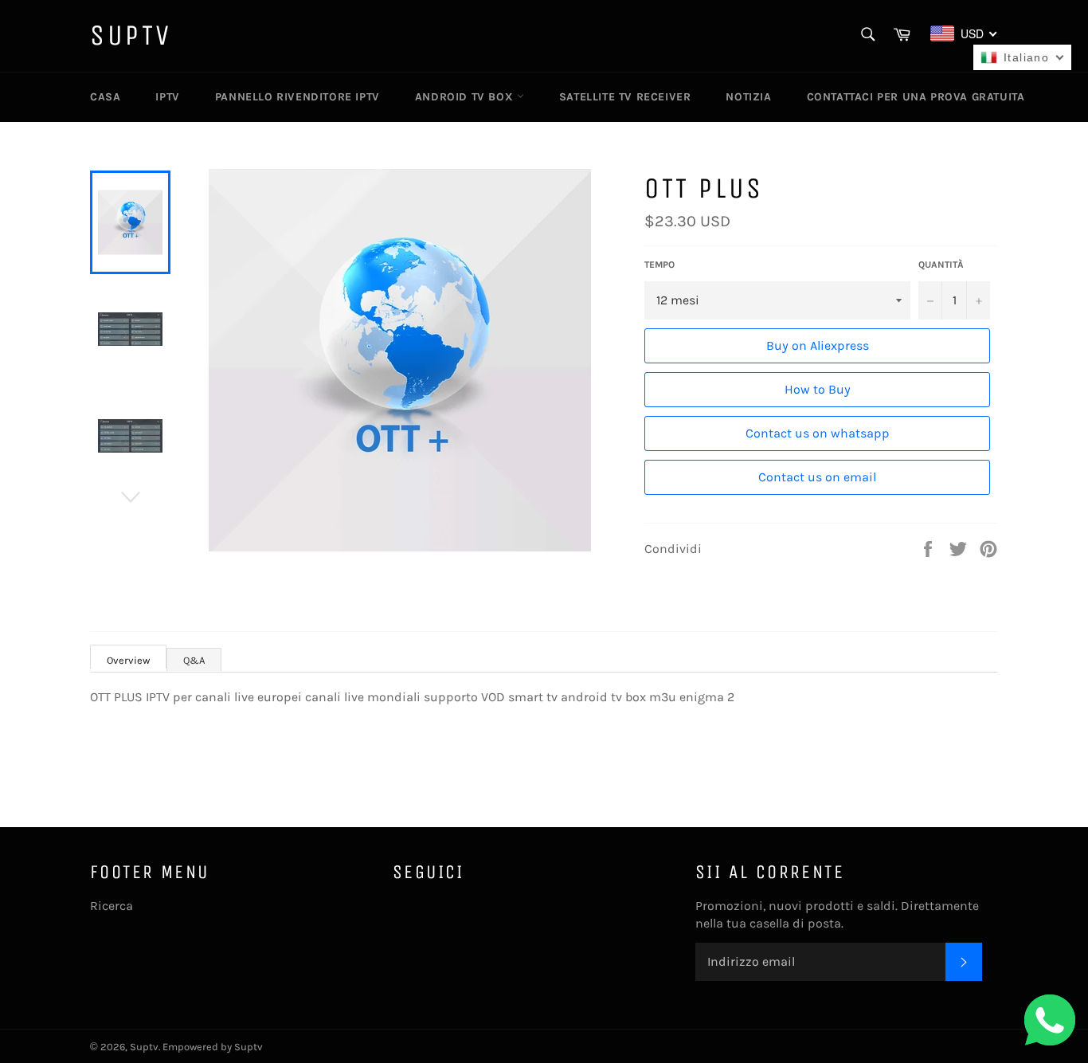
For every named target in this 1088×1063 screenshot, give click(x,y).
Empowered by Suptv (212, 1047)
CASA (105, 97)
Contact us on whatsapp (818, 433)
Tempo (659, 264)
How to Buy (818, 389)
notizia (748, 97)
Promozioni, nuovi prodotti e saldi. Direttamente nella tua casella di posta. (837, 914)
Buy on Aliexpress (817, 345)
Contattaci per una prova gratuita (916, 97)
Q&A (194, 660)
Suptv (131, 35)
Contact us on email (817, 476)
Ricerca (111, 905)
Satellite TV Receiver (625, 97)
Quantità (941, 264)
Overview (128, 660)
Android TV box (466, 97)
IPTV (167, 97)
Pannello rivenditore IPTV (297, 97)
